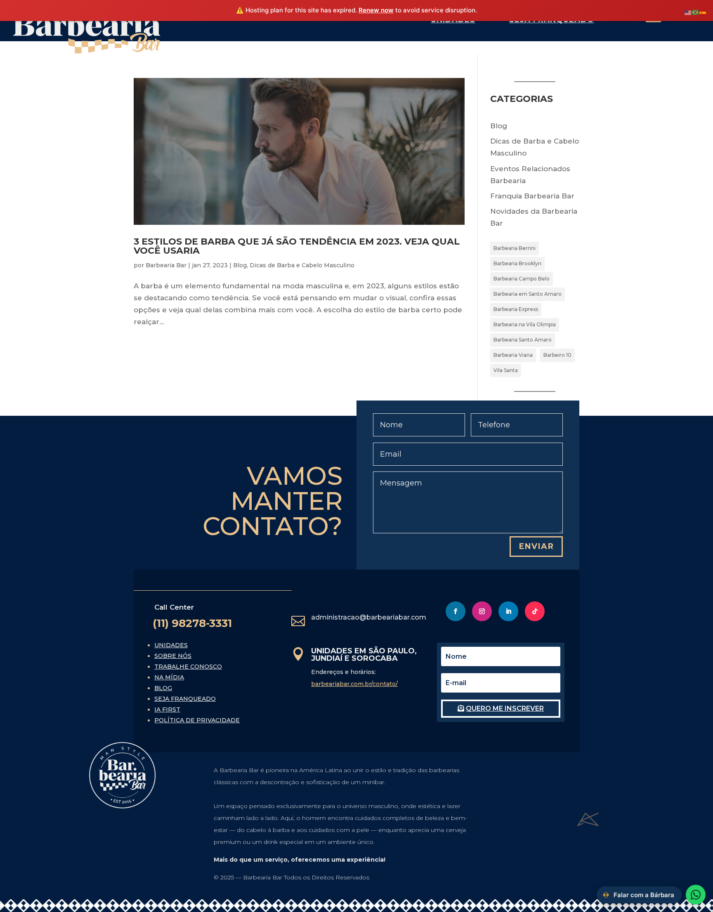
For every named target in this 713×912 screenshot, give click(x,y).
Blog (240, 265)
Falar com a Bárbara (644, 895)
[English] (688, 12)
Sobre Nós (172, 656)
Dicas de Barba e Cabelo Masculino (302, 265)
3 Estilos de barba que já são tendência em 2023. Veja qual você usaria (297, 246)
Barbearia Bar (166, 265)
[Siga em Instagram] (482, 611)
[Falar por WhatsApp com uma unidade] (696, 895)
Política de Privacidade (197, 720)
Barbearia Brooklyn (517, 263)
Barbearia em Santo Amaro (527, 294)
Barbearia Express (515, 309)
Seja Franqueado (185, 698)
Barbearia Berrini (514, 248)
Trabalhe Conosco (188, 666)
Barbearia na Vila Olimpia (524, 324)
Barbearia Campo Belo (521, 279)
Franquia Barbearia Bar (532, 196)
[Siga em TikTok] (535, 611)
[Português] (695, 12)
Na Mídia (169, 677)
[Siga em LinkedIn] (508, 611)
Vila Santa (505, 370)
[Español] (703, 12)
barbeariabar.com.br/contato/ (354, 684)
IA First (167, 709)
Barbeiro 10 (557, 355)
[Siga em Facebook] (455, 611)
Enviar (536, 546)
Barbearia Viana (513, 355)
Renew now (376, 10)
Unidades (171, 645)
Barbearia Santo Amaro (522, 340)
